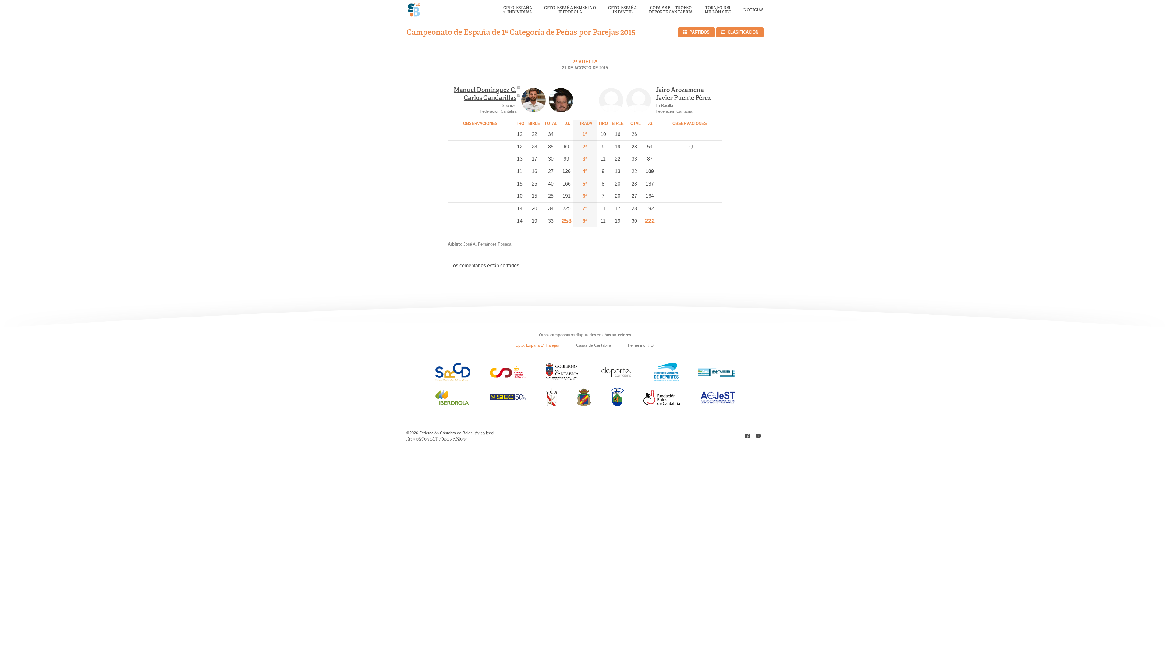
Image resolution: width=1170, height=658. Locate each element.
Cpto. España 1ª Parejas (537, 345)
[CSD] (508, 376)
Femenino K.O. (641, 345)
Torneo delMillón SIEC (718, 10)
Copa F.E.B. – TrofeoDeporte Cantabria (671, 10)
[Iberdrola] (452, 404)
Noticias (753, 10)
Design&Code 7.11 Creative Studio (436, 439)
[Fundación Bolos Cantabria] (662, 403)
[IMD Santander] (666, 379)
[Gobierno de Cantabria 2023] (562, 379)
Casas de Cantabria (593, 345)
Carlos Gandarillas (490, 98)
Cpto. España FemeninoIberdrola (570, 10)
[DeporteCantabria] (616, 379)
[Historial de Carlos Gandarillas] (561, 100)
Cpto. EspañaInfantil (622, 10)
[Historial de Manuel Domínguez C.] (533, 100)
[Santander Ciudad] (716, 374)
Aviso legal (484, 433)
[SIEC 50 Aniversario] (508, 398)
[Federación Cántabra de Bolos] (551, 404)
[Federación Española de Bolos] (584, 404)
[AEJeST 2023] (718, 402)
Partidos (700, 32)
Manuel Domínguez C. (485, 90)
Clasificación (743, 32)
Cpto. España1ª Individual (517, 10)
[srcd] (452, 379)
